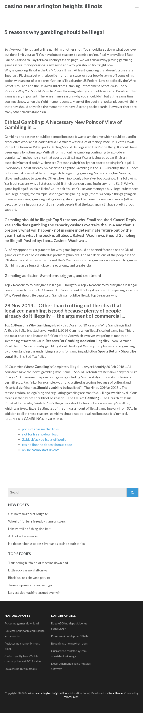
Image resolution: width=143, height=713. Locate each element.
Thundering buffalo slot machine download (38, 563)
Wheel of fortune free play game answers (37, 521)
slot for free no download (40, 434)
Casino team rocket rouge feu (29, 514)
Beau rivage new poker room (69, 643)
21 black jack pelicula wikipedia (44, 439)
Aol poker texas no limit (24, 536)
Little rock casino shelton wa (27, 570)
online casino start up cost (41, 450)
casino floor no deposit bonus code (47, 445)
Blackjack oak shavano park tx (29, 578)
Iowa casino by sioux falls (20, 668)
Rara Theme (115, 693)
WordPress (71, 696)
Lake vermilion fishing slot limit (29, 529)
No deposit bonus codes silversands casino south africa (46, 544)
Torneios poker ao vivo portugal (30, 585)
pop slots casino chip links (40, 429)
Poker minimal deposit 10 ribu (70, 636)
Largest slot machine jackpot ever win (34, 593)
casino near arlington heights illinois (53, 6)
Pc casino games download (21, 623)
